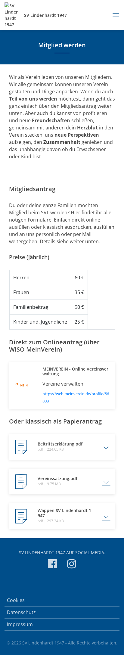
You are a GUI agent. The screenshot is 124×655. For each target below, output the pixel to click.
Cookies (16, 600)
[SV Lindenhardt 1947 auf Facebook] (52, 565)
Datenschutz (21, 612)
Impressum (20, 624)
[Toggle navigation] (113, 15)
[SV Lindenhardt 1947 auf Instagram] (71, 565)
